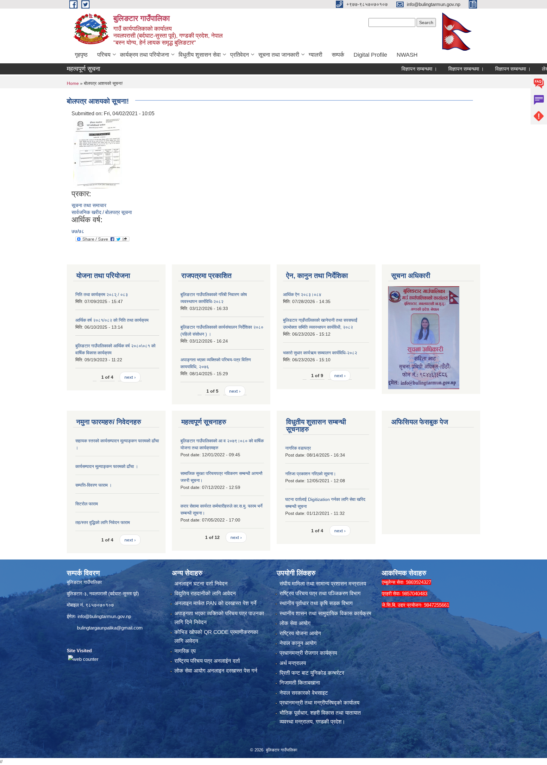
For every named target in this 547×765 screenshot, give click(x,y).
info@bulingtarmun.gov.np (104, 616)
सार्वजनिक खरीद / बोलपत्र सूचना (102, 212)
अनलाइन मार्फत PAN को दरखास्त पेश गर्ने (215, 603)
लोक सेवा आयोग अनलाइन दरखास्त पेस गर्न (215, 671)
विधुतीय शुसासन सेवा (200, 55)
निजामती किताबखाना (300, 683)
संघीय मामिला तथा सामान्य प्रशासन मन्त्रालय (323, 584)
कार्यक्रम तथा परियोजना (144, 55)
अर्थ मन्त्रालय (293, 663)
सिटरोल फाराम (86, 503)
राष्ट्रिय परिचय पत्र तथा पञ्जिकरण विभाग (320, 594)
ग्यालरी (315, 55)
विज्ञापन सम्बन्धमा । (400, 69)
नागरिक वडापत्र (298, 448)
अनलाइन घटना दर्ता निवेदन (201, 584)
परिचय (103, 55)
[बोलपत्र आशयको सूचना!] (97, 153)
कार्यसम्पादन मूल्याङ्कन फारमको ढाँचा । (106, 466)
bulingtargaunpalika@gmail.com (110, 627)
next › (130, 377)
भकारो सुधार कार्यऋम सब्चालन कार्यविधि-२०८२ (320, 352)
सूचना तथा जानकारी (278, 55)
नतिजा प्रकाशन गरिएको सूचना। (310, 473)
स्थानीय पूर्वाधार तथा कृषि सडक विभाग (316, 603)
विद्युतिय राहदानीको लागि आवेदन (205, 594)
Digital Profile (370, 55)
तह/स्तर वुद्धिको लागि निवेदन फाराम (102, 522)
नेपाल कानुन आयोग (298, 643)
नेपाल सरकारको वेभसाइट (304, 693)
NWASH (407, 55)
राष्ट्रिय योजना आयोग (300, 633)
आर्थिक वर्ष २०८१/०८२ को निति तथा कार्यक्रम (111, 320)
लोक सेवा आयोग (295, 623)
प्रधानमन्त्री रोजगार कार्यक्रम (308, 653)
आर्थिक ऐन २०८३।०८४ (302, 294)
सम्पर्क (338, 55)
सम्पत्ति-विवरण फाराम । (93, 485)
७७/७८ (78, 231)
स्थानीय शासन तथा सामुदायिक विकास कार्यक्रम (325, 613)
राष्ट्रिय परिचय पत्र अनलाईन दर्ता (207, 661)
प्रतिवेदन (239, 55)
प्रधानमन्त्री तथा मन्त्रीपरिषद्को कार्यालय (319, 703)
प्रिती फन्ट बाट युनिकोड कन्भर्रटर (312, 673)
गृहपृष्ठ (81, 55)
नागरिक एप (185, 651)
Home (73, 83)
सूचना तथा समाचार (89, 205)
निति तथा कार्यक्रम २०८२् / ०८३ (101, 294)
